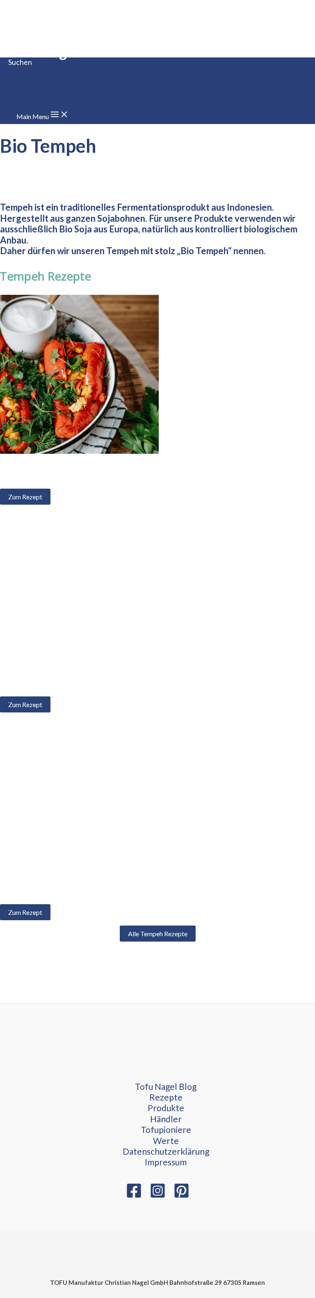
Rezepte (166, 1097)
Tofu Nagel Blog (165, 1086)
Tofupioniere (166, 1129)
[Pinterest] (181, 1196)
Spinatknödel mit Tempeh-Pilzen (65, 889)
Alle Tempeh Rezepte (157, 933)
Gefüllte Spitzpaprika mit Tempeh (67, 474)
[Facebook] (134, 1196)
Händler (166, 1119)
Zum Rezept (25, 497)
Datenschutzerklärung (166, 1151)
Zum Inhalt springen (27, 5)
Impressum (166, 1162)
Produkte (166, 1108)
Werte (166, 1140)
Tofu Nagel (43, 51)
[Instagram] (158, 1196)
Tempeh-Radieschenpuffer (55, 681)
